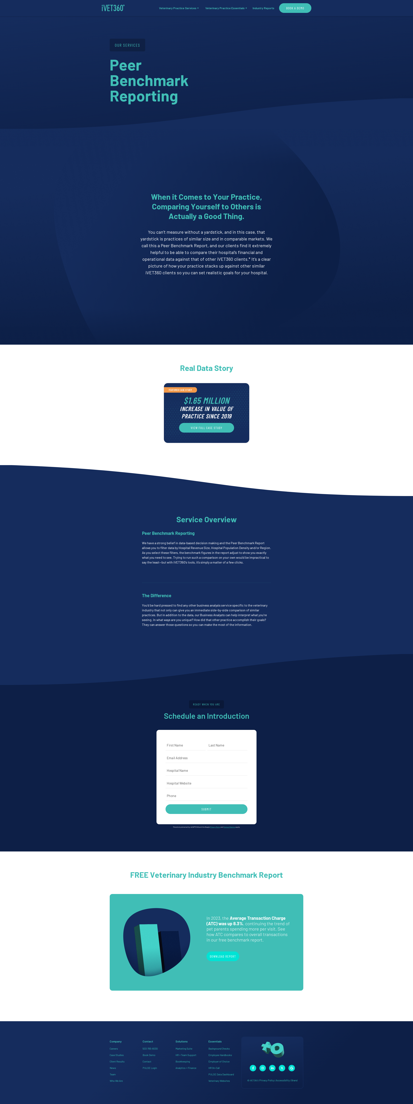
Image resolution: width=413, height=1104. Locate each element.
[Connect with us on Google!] (291, 1068)
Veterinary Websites (219, 1080)
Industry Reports (263, 8)
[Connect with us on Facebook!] (253, 1068)
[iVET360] (113, 8)
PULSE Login (150, 1067)
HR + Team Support (186, 1054)
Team (113, 1074)
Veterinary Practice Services (177, 8)
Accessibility (283, 1080)
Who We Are (116, 1080)
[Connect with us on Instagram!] (262, 1068)
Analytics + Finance (186, 1067)
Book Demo (149, 1054)
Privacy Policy (215, 827)
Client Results (117, 1061)
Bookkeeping (183, 1061)
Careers (114, 1048)
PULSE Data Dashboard (221, 1074)
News (113, 1067)
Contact (147, 1061)
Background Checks (219, 1048)
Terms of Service (229, 827)
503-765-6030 (150, 1048)
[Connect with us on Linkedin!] (272, 1068)
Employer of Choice (219, 1061)
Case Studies (117, 1054)
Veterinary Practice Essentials (225, 8)
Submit (206, 809)
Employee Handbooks (220, 1054)
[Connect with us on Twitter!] (282, 1068)
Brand (294, 1080)
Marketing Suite (184, 1048)
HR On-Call (214, 1067)
